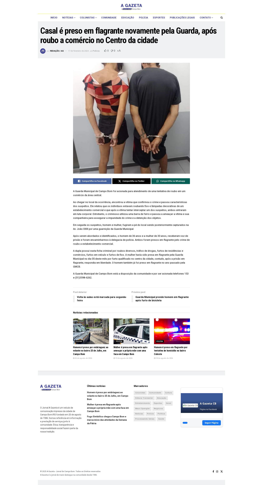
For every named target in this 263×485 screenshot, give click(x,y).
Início (54, 17)
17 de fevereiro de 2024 (78, 51)
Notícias (67, 17)
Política (161, 414)
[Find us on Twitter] (221, 471)
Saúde (161, 419)
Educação (127, 17)
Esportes (159, 17)
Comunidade (108, 17)
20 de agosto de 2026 (83, 358)
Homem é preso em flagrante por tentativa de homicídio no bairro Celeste (170, 351)
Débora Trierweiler (144, 398)
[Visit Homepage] (131, 7)
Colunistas (87, 17)
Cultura (168, 393)
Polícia (143, 17)
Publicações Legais (182, 17)
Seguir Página (211, 422)
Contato (205, 17)
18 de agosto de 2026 (164, 358)
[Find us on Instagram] (217, 471)
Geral (168, 403)
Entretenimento (142, 403)
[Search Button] (222, 17)
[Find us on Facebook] (213, 471)
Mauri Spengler (142, 409)
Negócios (158, 409)
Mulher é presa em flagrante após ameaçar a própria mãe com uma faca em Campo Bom (130, 351)
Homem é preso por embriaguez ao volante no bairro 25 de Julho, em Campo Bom (90, 351)
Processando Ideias (144, 419)
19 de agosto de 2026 (123, 358)
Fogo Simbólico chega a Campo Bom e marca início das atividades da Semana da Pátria (107, 420)
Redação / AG (57, 51)
